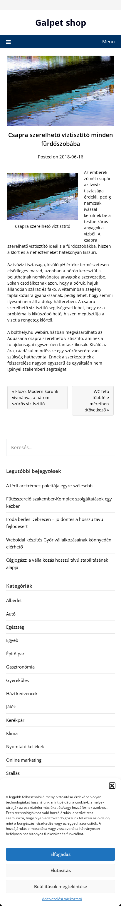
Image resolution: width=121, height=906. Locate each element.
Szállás (13, 773)
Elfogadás (60, 854)
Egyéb (12, 640)
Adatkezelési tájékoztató (62, 898)
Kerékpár (15, 720)
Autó (11, 614)
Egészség (15, 627)
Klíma (12, 733)
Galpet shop (60, 22)
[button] (112, 786)
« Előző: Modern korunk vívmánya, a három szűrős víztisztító (35, 397)
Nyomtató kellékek (25, 746)
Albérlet (14, 600)
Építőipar (15, 654)
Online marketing (23, 760)
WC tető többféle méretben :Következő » (97, 401)
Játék (11, 707)
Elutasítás (61, 870)
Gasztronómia (20, 667)
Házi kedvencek (22, 693)
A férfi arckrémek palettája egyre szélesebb (49, 485)
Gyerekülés (17, 680)
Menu (108, 41)
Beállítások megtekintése (60, 886)
